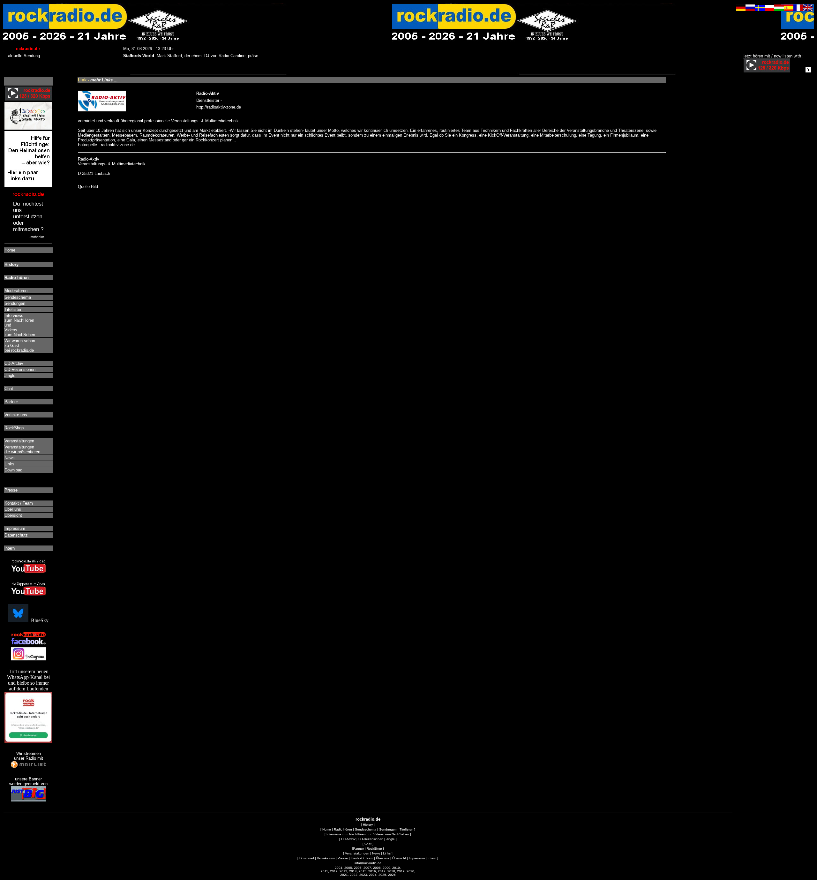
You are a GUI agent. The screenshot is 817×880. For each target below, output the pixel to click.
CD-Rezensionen (370, 839)
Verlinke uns (326, 858)
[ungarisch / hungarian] (779, 9)
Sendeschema (365, 829)
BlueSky (38, 620)
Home (326, 829)
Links (387, 853)
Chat (367, 844)
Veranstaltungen (357, 853)
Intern (432, 858)
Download (306, 858)
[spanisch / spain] (788, 9)
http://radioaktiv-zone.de (218, 107)
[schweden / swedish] (760, 9)
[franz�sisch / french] (798, 9)
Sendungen (388, 829)
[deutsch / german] (741, 9)
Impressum (417, 858)
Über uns (382, 858)
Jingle (390, 839)
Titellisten (406, 829)
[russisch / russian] (750, 9)
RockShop (374, 848)
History (368, 824)
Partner (358, 848)
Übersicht (399, 858)
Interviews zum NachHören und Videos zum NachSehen (367, 834)
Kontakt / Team (362, 858)
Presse (343, 858)
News (376, 853)
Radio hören (343, 829)
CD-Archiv (348, 839)
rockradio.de (368, 819)
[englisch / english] (808, 9)
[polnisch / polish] (769, 9)
